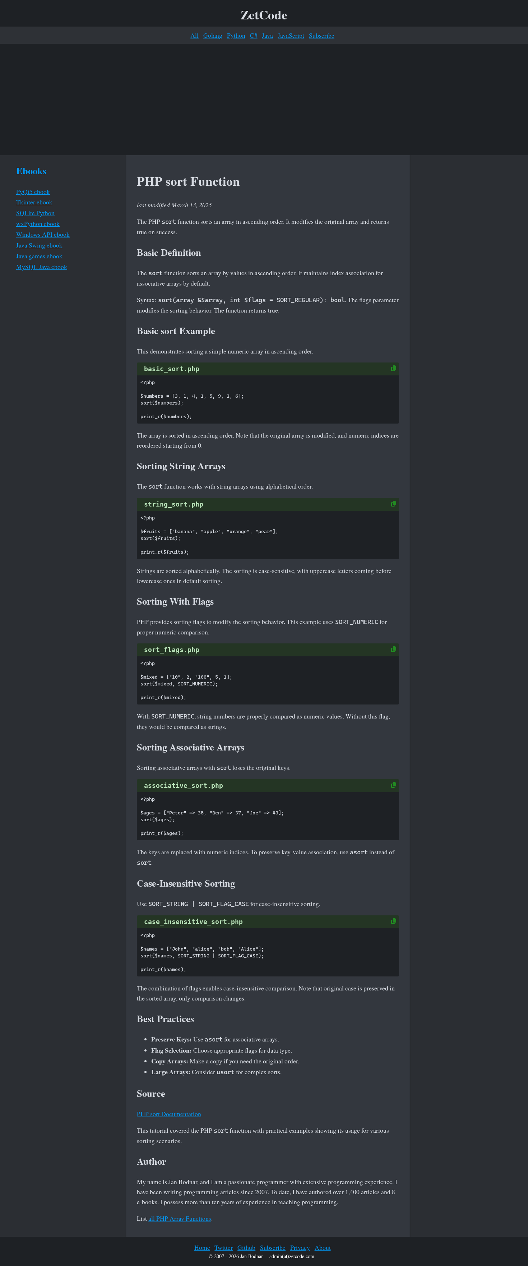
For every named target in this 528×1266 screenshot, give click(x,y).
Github (246, 1247)
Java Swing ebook (39, 245)
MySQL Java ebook (41, 266)
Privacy (300, 1247)
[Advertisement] (264, 99)
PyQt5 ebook (33, 191)
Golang (212, 35)
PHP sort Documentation (169, 1113)
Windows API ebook (43, 234)
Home (202, 1247)
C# (254, 35)
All (194, 35)
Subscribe (321, 35)
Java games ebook (39, 255)
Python (236, 35)
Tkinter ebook (34, 202)
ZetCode (264, 14)
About (323, 1247)
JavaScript (291, 35)
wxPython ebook (38, 223)
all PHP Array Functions (179, 1218)
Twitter (223, 1247)
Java (267, 35)
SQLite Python (35, 212)
